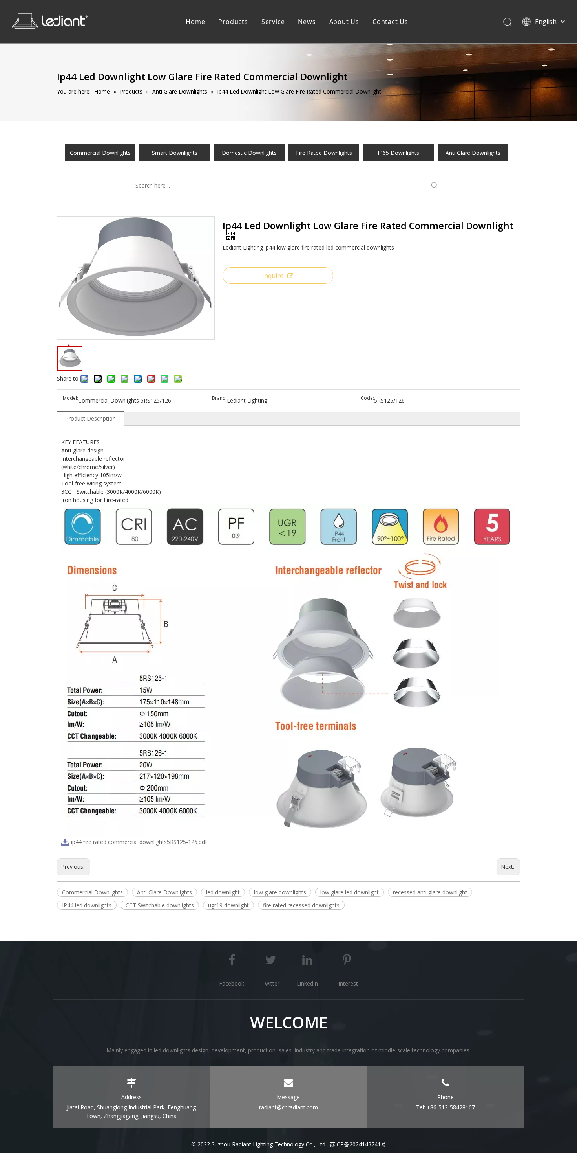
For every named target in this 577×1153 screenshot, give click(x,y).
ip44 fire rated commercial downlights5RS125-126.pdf (139, 842)
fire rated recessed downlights (301, 905)
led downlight (223, 892)
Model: (70, 398)
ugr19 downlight (228, 905)
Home (195, 21)
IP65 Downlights (398, 152)
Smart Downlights (174, 152)
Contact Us (390, 21)
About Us (344, 21)
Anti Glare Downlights (473, 152)
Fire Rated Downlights (324, 152)
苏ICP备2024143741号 (358, 1144)
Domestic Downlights (249, 152)
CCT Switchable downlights (160, 905)
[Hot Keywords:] (434, 185)
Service (273, 21)
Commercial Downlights (100, 152)
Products (233, 21)
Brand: (219, 398)
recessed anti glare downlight (430, 892)
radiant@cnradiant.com (288, 1107)
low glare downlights (280, 892)
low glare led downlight (349, 892)
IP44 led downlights (86, 905)
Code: (367, 398)
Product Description (90, 418)
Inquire (272, 275)
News (307, 21)
